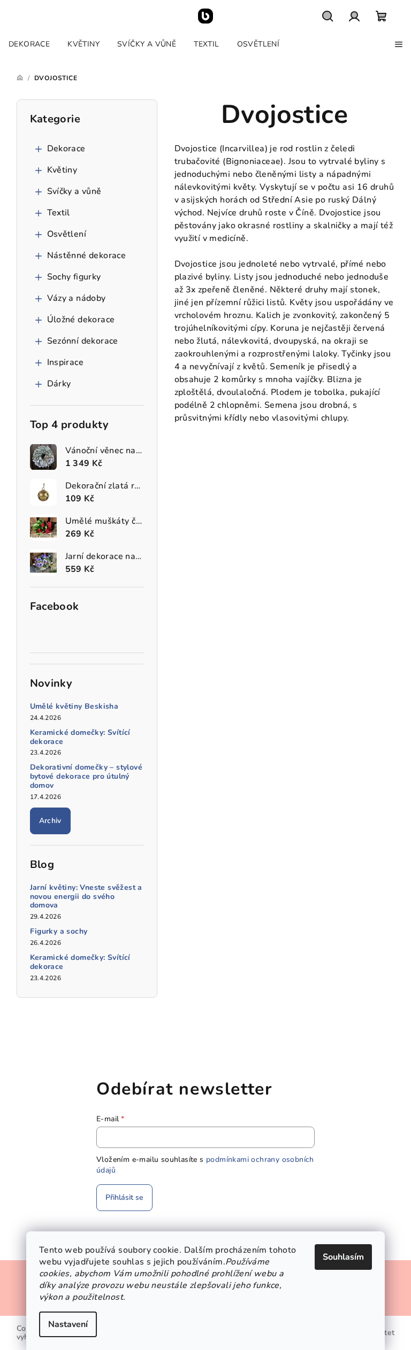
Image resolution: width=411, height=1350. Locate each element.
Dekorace (66, 148)
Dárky (59, 384)
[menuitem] (29, 44)
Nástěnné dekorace (86, 255)
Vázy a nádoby (76, 298)
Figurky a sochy (59, 931)
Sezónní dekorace (82, 341)
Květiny (62, 170)
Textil (58, 213)
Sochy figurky (74, 277)
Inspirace (65, 362)
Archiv (50, 821)
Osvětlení (67, 234)
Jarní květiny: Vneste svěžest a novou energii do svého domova (86, 896)
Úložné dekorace (81, 319)
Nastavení (68, 1324)
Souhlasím (343, 1257)
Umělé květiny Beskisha (74, 706)
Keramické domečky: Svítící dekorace (80, 737)
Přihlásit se (124, 1197)
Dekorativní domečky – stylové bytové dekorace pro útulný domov (86, 776)
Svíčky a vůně (74, 191)
